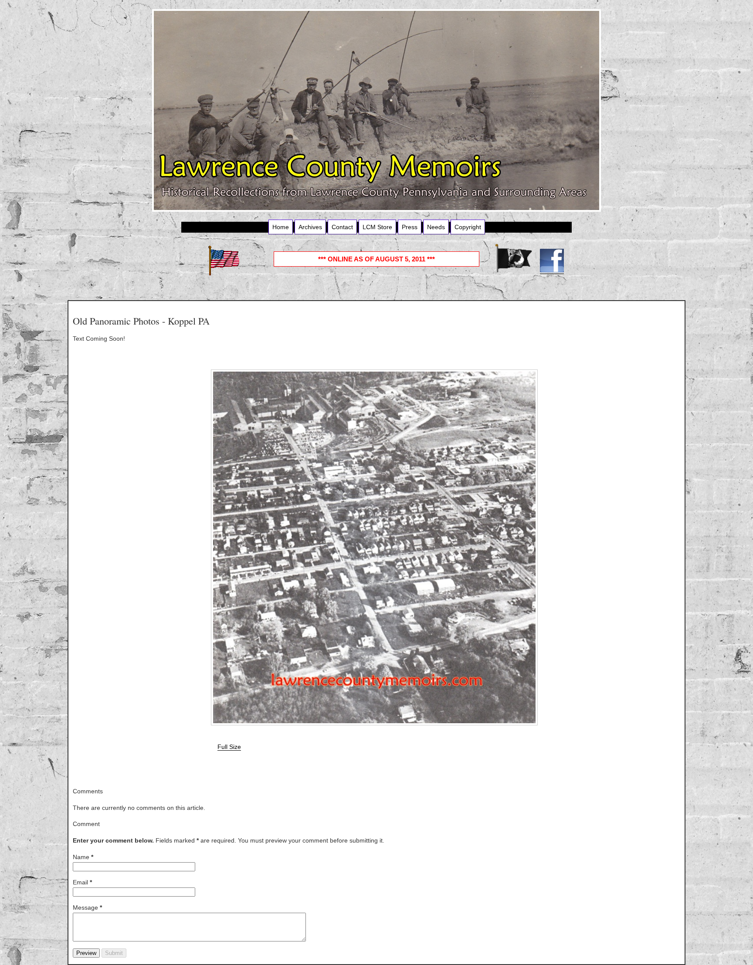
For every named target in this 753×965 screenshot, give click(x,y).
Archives (310, 226)
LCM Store (377, 226)
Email (82, 882)
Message (87, 907)
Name (83, 856)
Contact (342, 226)
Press (409, 226)
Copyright (468, 226)
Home (280, 226)
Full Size (229, 746)
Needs (436, 226)
